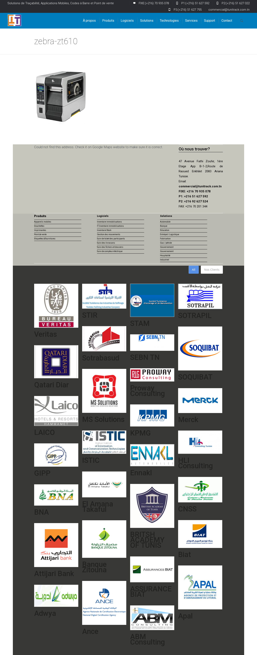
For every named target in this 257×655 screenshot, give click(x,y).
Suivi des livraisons (106, 243)
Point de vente (40, 234)
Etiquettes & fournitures (44, 239)
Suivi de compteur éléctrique (109, 251)
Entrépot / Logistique (169, 234)
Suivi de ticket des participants (111, 239)
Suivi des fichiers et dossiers (110, 247)
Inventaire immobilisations (109, 222)
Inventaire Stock (104, 230)
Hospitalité (165, 255)
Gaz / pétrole (166, 243)
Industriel (164, 260)
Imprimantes (40, 230)
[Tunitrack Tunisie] (14, 20)
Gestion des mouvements (108, 234)
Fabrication (165, 239)
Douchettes (39, 226)
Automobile (165, 222)
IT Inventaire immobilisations (110, 226)
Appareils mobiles (42, 222)
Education (164, 230)
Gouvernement (166, 247)
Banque (163, 226)
